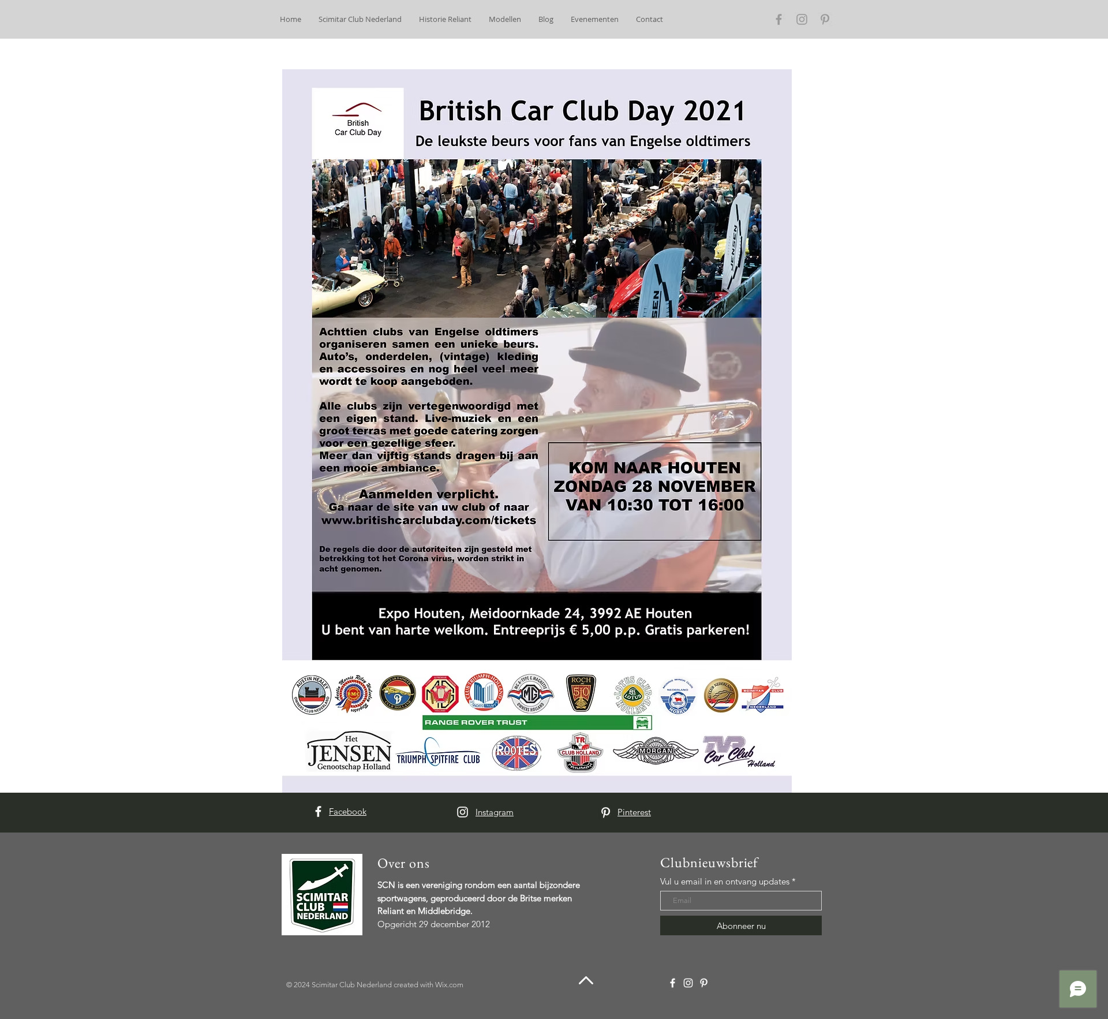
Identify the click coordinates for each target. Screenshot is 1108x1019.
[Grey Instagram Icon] (802, 19)
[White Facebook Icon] (318, 811)
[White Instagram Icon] (462, 812)
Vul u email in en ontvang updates (724, 881)
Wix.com (449, 984)
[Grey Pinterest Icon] (825, 19)
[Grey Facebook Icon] (779, 19)
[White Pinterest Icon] (605, 812)
